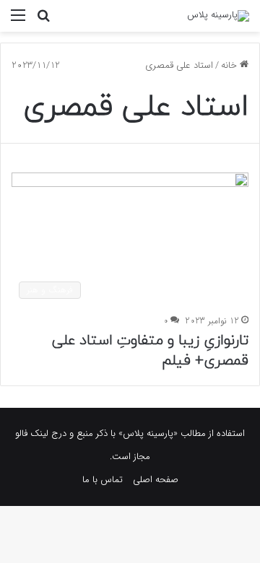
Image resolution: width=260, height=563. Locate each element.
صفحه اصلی (155, 479)
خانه (230, 65)
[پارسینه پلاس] (218, 16)
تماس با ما (102, 479)
